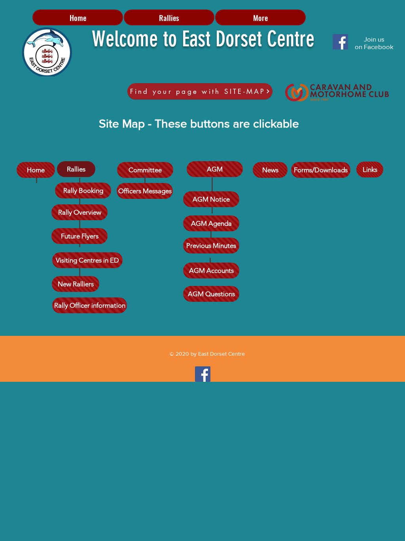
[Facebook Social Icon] (340, 42)
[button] (169, 17)
